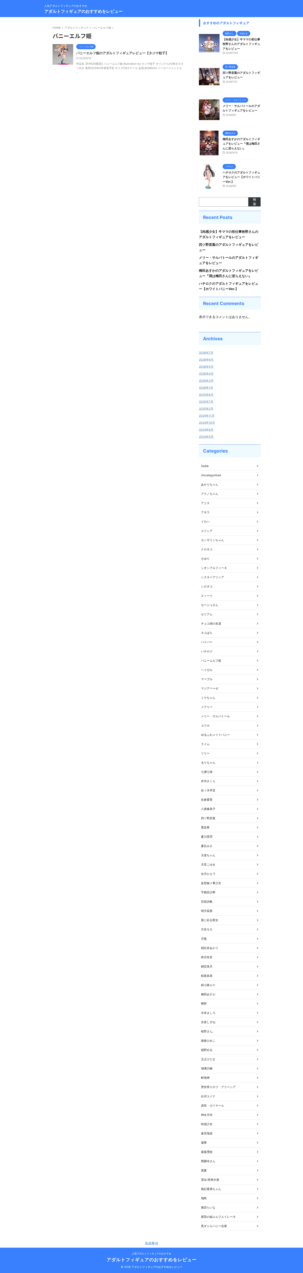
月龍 (204, 938)
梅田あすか (208, 994)
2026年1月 (206, 387)
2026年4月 (206, 373)
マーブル (207, 679)
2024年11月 (207, 415)
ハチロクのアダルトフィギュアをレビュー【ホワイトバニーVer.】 (241, 177)
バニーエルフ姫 (211, 660)
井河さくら (208, 781)
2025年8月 (206, 394)
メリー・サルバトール (215, 716)
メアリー (207, 707)
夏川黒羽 (207, 836)
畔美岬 (205, 1077)
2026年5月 (206, 366)
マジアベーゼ (209, 688)
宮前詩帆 (207, 901)
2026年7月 (206, 352)
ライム (205, 744)
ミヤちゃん (208, 697)
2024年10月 (207, 422)
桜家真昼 (207, 975)
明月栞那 (207, 911)
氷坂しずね (208, 1022)
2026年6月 (206, 359)
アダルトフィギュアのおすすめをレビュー (83, 11)
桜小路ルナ (208, 985)
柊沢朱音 (207, 957)
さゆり (205, 558)
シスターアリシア (212, 577)
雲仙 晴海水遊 (210, 1179)
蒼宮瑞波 (207, 1133)
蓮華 (204, 1142)
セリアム (207, 614)
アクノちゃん (209, 493)
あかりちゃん (209, 484)
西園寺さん (208, 1161)
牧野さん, (207, 1031)
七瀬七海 (207, 771)
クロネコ (207, 549)
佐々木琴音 (208, 790)
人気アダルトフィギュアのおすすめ (151, 1253)
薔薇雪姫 (207, 1152)
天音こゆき (208, 864)
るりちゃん (208, 762)
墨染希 (205, 827)
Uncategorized (211, 475)
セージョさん (209, 605)
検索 (254, 201)
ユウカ (205, 725)
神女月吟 (207, 1114)
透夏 (204, 1170)
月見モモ (207, 929)
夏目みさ (207, 846)
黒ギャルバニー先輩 (214, 1226)
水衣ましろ (208, 1012)
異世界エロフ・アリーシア (218, 1087)
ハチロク (207, 651)
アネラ (205, 512)
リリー (205, 753)
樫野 (204, 1003)
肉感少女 (207, 1124)
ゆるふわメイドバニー (215, 734)
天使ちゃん (208, 855)
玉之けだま (208, 1059)
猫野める (207, 1050)
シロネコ (207, 586)
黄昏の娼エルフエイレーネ (218, 1216)
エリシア (207, 530)
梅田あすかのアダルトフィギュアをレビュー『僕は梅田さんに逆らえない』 (241, 143)
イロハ (205, 521)
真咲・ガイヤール (212, 1105)
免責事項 (151, 1243)
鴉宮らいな (208, 1207)
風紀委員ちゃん (211, 1189)
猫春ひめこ (208, 1040)
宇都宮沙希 (208, 892)
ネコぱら (207, 632)
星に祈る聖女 (209, 920)
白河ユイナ (208, 1096)
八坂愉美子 (208, 809)
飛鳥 (204, 1198)
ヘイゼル (207, 670)
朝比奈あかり (209, 948)
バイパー (207, 642)
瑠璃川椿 (207, 1068)
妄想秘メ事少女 (211, 883)
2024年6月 (206, 429)
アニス (205, 503)
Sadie (205, 466)
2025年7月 (206, 401)
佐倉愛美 (207, 799)
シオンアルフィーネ (214, 568)
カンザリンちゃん (212, 540)
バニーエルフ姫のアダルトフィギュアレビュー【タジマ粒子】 (122, 53)
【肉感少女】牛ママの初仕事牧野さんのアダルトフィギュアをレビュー (241, 43)
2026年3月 (206, 380)
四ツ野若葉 (208, 818)
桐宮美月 (207, 966)
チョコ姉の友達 (211, 623)
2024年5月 (206, 436)
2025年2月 (206, 408)
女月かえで (208, 873)
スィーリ (207, 595)
